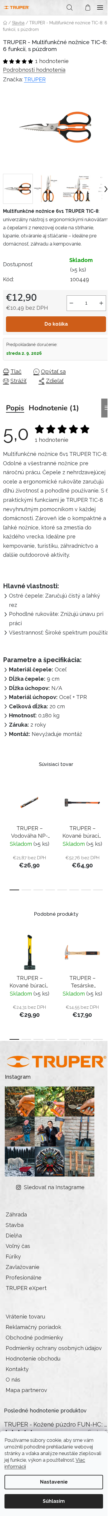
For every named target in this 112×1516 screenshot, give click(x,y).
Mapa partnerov (26, 1390)
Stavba (15, 1225)
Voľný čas (18, 1246)
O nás (13, 1379)
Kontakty (17, 1369)
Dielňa (14, 1235)
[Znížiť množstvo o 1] (71, 303)
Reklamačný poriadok (33, 1327)
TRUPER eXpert (26, 1288)
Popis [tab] (15, 408)
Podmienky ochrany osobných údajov (54, 1348)
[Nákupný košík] (85, 7)
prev (6, 808)
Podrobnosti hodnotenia (34, 70)
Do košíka (56, 324)
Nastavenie (54, 1482)
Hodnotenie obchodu (33, 1358)
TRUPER (35, 79)
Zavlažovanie (22, 1267)
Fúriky (13, 1256)
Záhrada (16, 1214)
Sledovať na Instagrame (54, 1187)
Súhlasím (54, 1501)
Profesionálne (24, 1277)
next (106, 808)
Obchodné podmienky (34, 1337)
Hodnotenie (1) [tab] (54, 408)
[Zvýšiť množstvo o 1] (101, 303)
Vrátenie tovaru (25, 1316)
